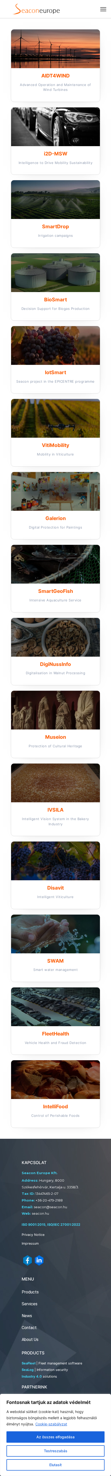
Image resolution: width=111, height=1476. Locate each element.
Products (30, 1292)
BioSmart (55, 299)
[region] (55, 1435)
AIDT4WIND (55, 76)
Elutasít (55, 1465)
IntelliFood (55, 1106)
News (27, 1315)
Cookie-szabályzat (51, 1424)
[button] (103, 9)
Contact (29, 1327)
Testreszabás (55, 1451)
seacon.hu (40, 1213)
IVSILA (55, 810)
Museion (55, 737)
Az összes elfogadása (55, 1437)
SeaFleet (29, 1363)
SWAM (55, 961)
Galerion (55, 518)
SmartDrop (55, 226)
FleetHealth (55, 1034)
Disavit (55, 888)
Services (29, 1303)
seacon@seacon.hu (50, 1207)
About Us (30, 1339)
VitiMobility (55, 445)
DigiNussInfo (55, 664)
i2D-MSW (55, 154)
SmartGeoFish (55, 591)
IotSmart (55, 372)
